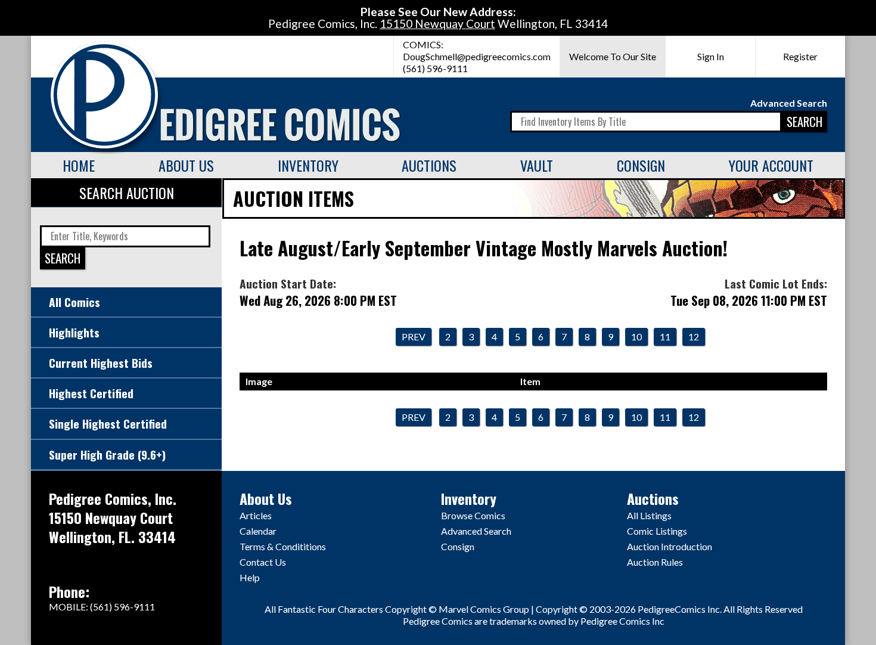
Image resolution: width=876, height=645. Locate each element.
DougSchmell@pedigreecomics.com (477, 56)
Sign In (710, 56)
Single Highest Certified (108, 423)
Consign (641, 165)
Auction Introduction (669, 546)
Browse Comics (473, 515)
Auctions (429, 165)
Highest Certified (91, 393)
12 (693, 336)
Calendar (258, 531)
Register (800, 56)
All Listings (649, 515)
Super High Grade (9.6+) (107, 454)
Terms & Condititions (283, 546)
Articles (256, 515)
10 (636, 336)
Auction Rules (655, 562)
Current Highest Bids (101, 362)
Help (250, 577)
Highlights (74, 332)
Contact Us (263, 562)
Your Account (771, 165)
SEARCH (804, 121)
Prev (413, 336)
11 (665, 336)
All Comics (74, 302)
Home (79, 165)
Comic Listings (657, 531)
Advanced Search (788, 102)
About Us (186, 165)
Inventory (308, 165)
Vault (536, 165)
